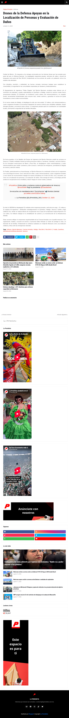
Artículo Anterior (6, 314)
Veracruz (25, 231)
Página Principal (7, 9)
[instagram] (50, 531)
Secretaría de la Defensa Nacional (12, 231)
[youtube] (50, 538)
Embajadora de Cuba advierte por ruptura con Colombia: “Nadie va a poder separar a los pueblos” (34, 563)
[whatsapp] (18, 538)
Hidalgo (36, 229)
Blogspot (31, 714)
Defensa (15, 9)
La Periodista (44, 714)
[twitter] (50, 535)
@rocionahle (22, 187)
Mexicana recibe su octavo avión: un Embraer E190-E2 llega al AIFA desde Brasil (49, 264)
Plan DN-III (42, 229)
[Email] (34, 237)
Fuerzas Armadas (28, 229)
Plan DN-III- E (49, 229)
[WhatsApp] (27, 237)
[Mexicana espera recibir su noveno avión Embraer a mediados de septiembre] (7, 582)
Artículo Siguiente (62, 314)
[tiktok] (18, 535)
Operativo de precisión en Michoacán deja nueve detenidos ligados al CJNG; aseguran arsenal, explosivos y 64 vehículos (17, 265)
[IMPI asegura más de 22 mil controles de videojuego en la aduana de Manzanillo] (7, 597)
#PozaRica (13, 185)
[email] (26, 706)
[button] (2, 2)
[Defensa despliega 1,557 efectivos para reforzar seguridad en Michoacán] (18, 278)
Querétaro (61, 229)
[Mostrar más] (38, 237)
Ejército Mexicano (17, 229)
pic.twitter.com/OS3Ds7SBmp (34, 193)
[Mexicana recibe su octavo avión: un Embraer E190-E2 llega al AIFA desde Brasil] (50, 254)
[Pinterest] (30, 237)
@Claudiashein (46, 187)
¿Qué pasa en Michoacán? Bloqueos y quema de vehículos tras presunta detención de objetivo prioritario (38, 588)
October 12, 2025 (48, 198)
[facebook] (18, 531)
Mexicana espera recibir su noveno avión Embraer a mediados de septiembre (33, 579)
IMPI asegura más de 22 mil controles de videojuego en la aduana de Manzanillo (34, 595)
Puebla (55, 229)
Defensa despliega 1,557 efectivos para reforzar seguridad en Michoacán (18, 288)
